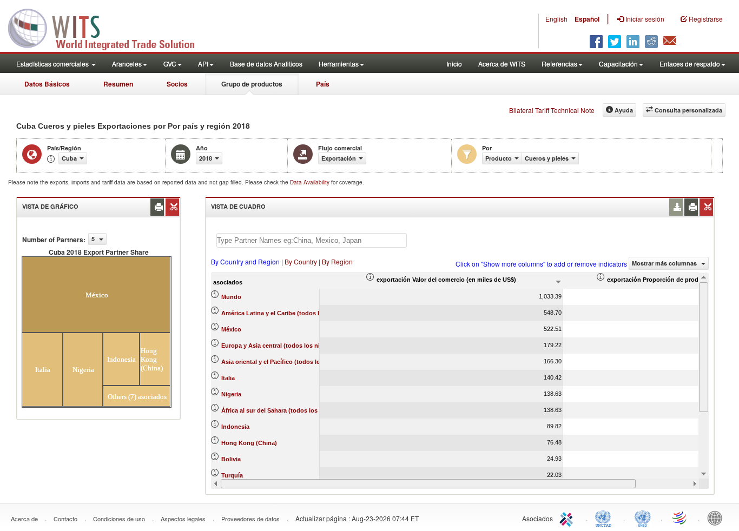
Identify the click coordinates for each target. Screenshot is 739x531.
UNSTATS (643, 517)
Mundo (231, 297)
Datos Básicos (47, 84)
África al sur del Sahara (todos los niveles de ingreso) (297, 410)
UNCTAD (605, 517)
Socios (177, 84)
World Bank (717, 517)
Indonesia (235, 426)
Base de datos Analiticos (266, 63)
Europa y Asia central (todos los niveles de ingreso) (294, 345)
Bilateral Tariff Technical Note (552, 110)
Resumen (118, 84)
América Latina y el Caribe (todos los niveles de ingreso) (301, 313)
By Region (337, 261)
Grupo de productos (251, 84)
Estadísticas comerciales (53, 63)
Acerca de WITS (501, 63)
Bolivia (231, 459)
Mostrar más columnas (665, 263)
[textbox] (311, 240)
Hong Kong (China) (249, 443)
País (322, 84)
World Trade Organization (680, 517)
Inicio (454, 63)
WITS (108, 27)
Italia (228, 378)
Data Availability (310, 182)
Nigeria (231, 394)
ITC (568, 517)
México (231, 329)
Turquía (232, 475)
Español (587, 19)
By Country (301, 261)
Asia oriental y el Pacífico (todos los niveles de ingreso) (300, 362)
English (556, 18)
